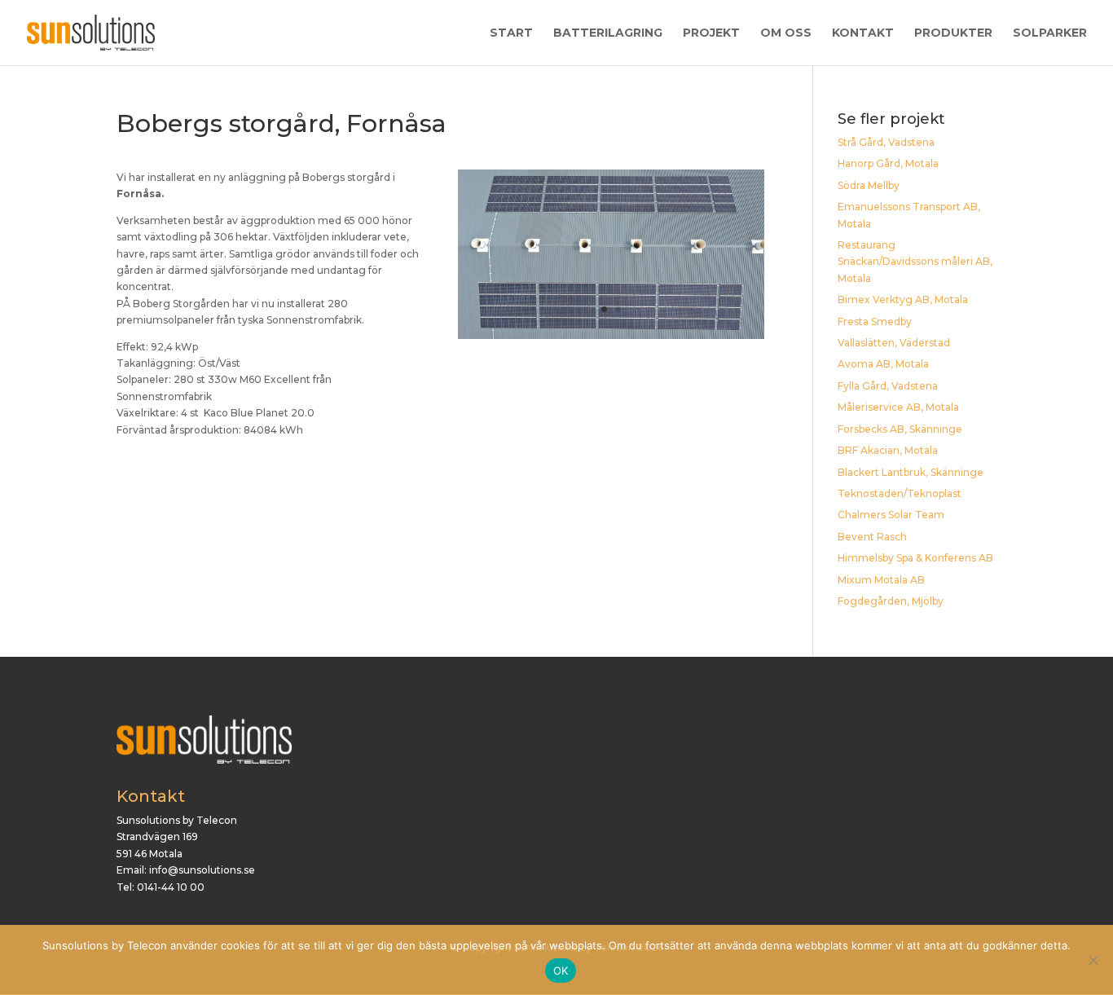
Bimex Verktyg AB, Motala (903, 299)
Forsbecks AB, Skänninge (900, 429)
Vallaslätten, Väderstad (894, 343)
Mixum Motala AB (881, 580)
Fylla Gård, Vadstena (888, 386)
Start (511, 33)
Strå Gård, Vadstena (886, 142)
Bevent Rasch (872, 537)
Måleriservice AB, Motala (898, 407)
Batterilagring (607, 33)
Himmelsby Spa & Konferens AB (915, 558)
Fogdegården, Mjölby (891, 601)
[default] (611, 338)
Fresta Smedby (875, 321)
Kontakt (863, 33)
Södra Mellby (869, 185)
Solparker (1050, 33)
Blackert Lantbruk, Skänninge (910, 472)
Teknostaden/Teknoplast (899, 493)
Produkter (953, 33)
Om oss (786, 33)
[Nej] (1092, 960)
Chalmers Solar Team (891, 515)
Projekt (711, 33)
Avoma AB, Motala (883, 364)
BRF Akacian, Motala (888, 450)
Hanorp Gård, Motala (888, 163)
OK (561, 970)
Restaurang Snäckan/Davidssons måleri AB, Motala (915, 261)
